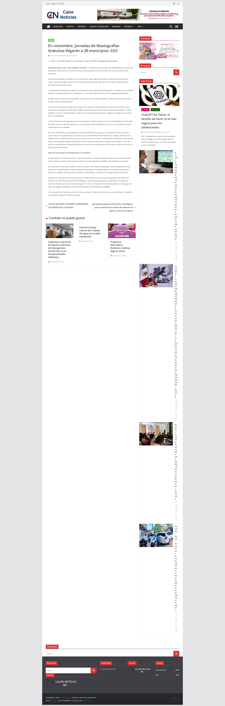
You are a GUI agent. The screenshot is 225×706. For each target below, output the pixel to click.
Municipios (58, 26)
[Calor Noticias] (48, 26)
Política (70, 26)
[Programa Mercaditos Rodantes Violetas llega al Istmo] (122, 225)
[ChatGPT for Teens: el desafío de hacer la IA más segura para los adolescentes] (159, 95)
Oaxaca (51, 40)
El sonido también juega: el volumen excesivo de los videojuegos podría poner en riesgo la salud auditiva (176, 196)
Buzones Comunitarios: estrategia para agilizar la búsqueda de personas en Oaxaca (176, 462)
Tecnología (155, 109)
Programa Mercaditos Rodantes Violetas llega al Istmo (120, 246)
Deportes (82, 26)
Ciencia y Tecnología (99, 26)
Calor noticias (73, 56)
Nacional (116, 26)
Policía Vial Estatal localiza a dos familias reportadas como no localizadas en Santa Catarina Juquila (176, 568)
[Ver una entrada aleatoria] (176, 26)
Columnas (145, 109)
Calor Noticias (164, 132)
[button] (133, 26)
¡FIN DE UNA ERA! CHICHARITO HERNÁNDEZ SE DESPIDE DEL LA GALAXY (68, 206)
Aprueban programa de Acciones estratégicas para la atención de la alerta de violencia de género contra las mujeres (112, 207)
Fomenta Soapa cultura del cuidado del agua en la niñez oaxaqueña (89, 232)
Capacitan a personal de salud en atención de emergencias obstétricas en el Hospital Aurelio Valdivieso (59, 249)
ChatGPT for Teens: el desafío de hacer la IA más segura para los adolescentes (158, 121)
